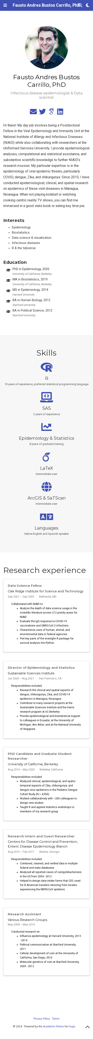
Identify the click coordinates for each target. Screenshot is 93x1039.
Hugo (72, 1026)
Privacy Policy (42, 1018)
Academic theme (53, 1026)
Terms (55, 1018)
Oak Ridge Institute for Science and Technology (45, 591)
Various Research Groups (27, 920)
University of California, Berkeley (33, 764)
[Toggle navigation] (5, 5)
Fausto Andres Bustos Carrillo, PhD (46, 5)
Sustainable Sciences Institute (31, 673)
